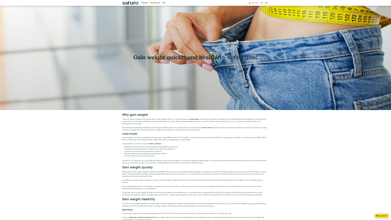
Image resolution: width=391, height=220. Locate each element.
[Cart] (266, 3)
